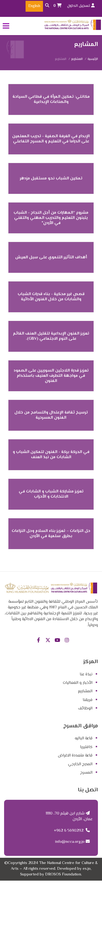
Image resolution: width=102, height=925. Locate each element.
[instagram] (67, 640)
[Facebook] (38, 640)
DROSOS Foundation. (63, 874)
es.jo (87, 869)
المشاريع (77, 59)
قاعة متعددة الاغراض (75, 755)
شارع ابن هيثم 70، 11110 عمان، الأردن (69, 816)
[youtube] (57, 640)
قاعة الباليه (83, 738)
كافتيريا (86, 747)
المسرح (86, 773)
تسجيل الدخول (79, 6)
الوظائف (85, 708)
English (34, 6)
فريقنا (87, 700)
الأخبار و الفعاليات (77, 683)
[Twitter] (48, 640)
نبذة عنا (86, 674)
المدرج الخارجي (80, 764)
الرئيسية (93, 59)
